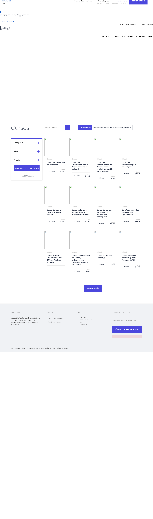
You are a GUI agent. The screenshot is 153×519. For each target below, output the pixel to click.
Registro (13, 515)
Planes (115, 36)
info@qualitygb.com (55, 322)
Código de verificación (126, 329)
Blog (150, 36)
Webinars (140, 36)
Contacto (127, 36)
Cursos (3, 22)
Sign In (18, 515)
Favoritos (10, 22)
